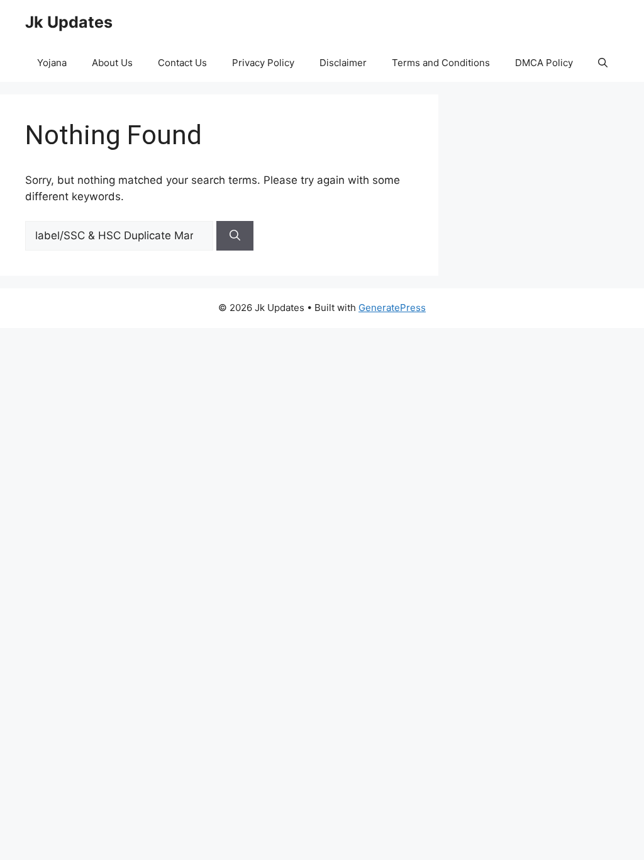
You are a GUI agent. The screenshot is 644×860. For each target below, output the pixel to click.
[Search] (234, 236)
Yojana (52, 63)
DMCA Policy (544, 63)
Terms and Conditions (441, 63)
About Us (112, 63)
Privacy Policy (263, 63)
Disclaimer (343, 63)
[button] (603, 63)
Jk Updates (69, 22)
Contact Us (182, 63)
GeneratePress (392, 308)
